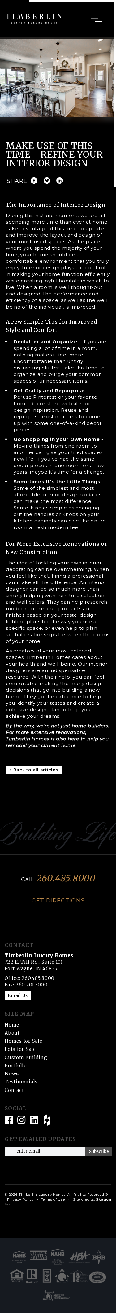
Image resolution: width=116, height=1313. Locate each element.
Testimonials (21, 1082)
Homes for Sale (23, 1041)
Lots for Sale (20, 1049)
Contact (14, 1090)
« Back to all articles (33, 769)
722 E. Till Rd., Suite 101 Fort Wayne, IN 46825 (39, 962)
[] (48, 181)
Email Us (18, 995)
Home (12, 1025)
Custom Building (26, 1057)
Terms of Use (53, 1199)
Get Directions (58, 900)
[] (35, 181)
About (12, 1033)
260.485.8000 (65, 878)
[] (61, 181)
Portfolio (16, 1066)
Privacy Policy (20, 1199)
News (12, 1074)
